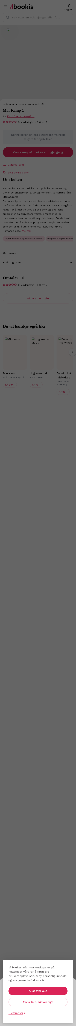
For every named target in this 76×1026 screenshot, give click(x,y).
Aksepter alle (38, 991)
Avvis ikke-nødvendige (38, 1002)
